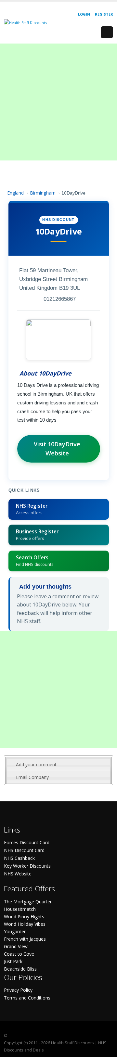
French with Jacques (25, 939)
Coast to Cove (19, 954)
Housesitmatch (20, 909)
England (15, 193)
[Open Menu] (107, 32)
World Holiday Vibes (25, 924)
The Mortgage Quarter (28, 901)
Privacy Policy (18, 990)
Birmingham (43, 193)
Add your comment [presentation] (36, 764)
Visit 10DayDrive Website (57, 448)
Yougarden (15, 931)
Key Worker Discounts (27, 866)
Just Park (13, 961)
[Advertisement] (58, 102)
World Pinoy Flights (24, 916)
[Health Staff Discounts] (25, 22)
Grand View (16, 946)
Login (84, 14)
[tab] (58, 764)
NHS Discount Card (24, 850)
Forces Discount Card (26, 842)
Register (104, 14)
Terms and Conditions (27, 998)
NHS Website (18, 874)
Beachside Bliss (20, 969)
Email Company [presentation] (32, 777)
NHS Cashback (19, 858)
